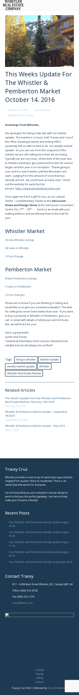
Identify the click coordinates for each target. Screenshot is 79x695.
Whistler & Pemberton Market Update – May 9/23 (35, 426)
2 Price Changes (15, 295)
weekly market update (21, 366)
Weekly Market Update (21, 115)
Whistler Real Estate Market (24, 373)
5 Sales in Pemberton (18, 286)
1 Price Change (14, 256)
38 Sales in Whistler (17, 248)
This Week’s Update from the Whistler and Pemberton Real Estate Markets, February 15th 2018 (38, 400)
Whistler (44, 366)
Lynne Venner (43, 110)
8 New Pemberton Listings (21, 278)
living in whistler (26, 359)
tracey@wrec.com (22, 602)
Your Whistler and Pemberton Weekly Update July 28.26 (40, 561)
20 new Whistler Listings (19, 240)
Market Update (49, 359)
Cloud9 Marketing (58, 688)
